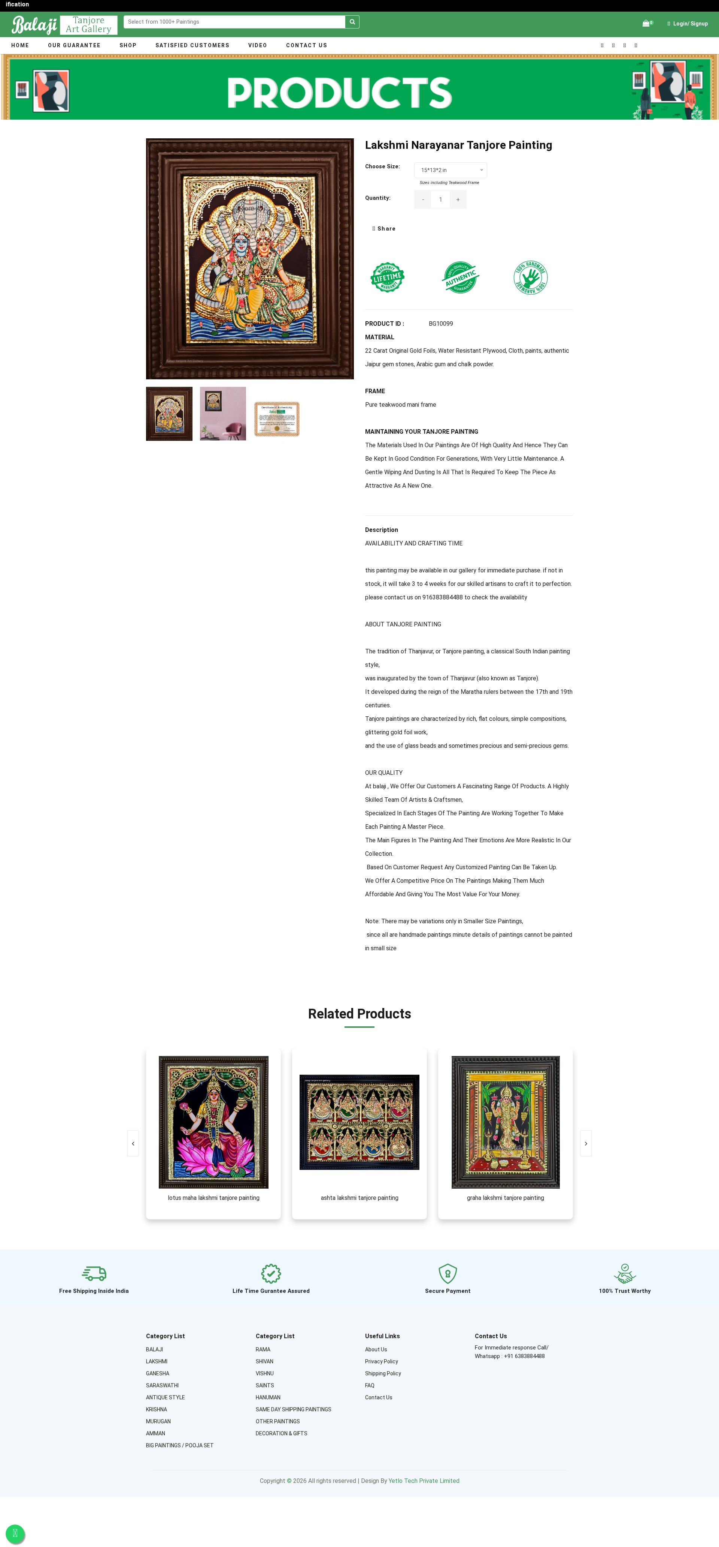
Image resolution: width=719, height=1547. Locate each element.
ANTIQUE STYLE (165, 1397)
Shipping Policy (383, 1373)
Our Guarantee (74, 45)
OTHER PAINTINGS (278, 1421)
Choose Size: (382, 166)
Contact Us (306, 45)
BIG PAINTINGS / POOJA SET (180, 1445)
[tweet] (380, 228)
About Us (376, 1349)
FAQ (369, 1385)
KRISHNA (156, 1409)
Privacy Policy (381, 1361)
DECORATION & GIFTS (281, 1433)
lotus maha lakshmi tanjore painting (214, 1197)
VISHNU (265, 1373)
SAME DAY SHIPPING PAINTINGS (293, 1409)
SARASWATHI (162, 1385)
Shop (128, 45)
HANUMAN (268, 1397)
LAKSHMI (156, 1361)
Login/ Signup (690, 24)
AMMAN (155, 1433)
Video (257, 45)
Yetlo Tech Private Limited (424, 1480)
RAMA (263, 1349)
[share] (373, 228)
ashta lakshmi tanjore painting (359, 1197)
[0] (646, 23)
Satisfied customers (192, 45)
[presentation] (133, 1143)
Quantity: (378, 198)
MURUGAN (158, 1421)
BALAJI (154, 1349)
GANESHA (157, 1373)
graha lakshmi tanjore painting (505, 1197)
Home (20, 45)
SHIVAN (264, 1361)
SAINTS (265, 1385)
